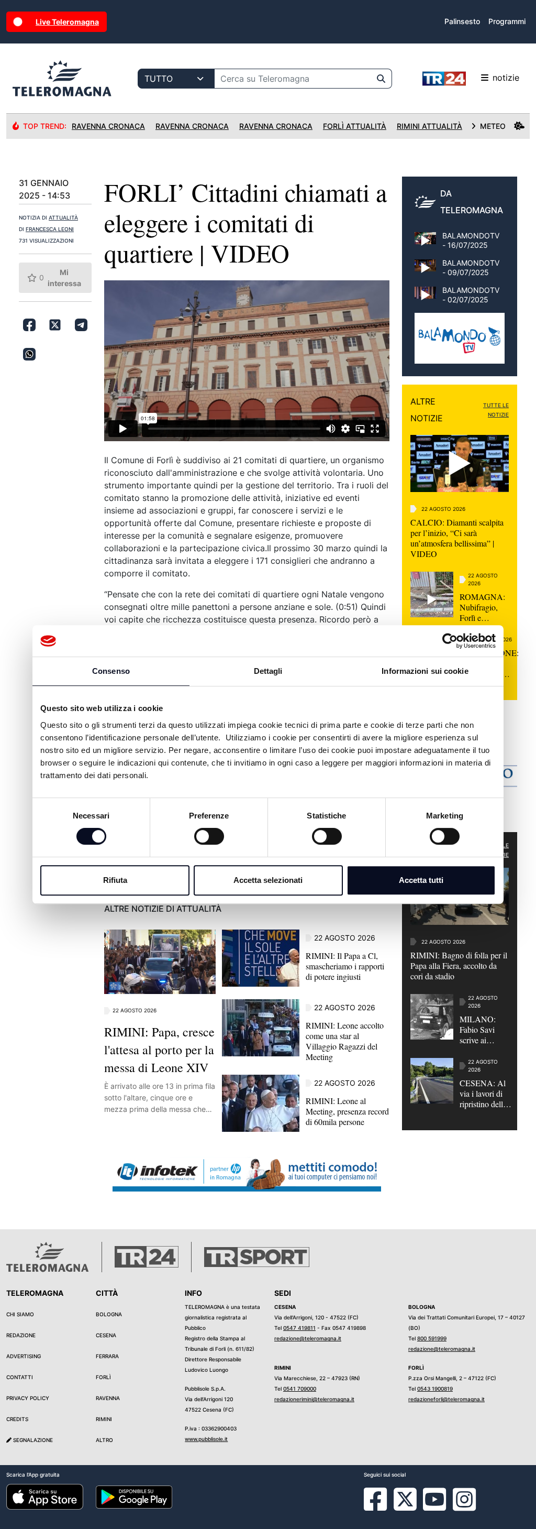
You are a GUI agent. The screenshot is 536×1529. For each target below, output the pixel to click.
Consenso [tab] (111, 671)
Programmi (507, 21)
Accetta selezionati (268, 880)
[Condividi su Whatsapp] (29, 354)
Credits (17, 1419)
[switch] (209, 836)
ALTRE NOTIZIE (426, 409)
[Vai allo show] (460, 343)
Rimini (104, 1419)
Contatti (19, 1377)
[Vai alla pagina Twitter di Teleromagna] (405, 1498)
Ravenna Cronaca (108, 126)
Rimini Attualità (429, 126)
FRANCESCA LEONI (50, 229)
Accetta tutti (421, 880)
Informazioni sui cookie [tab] (425, 671)
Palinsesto (462, 21)
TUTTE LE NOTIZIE (496, 410)
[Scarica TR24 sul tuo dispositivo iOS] (44, 1496)
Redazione (21, 1335)
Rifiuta (115, 880)
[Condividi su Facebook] (29, 325)
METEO (493, 126)
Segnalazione (32, 1440)
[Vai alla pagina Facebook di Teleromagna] (381, 1507)
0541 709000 (299, 1388)
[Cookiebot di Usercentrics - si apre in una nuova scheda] (450, 641)
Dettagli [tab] (268, 671)
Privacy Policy (27, 1398)
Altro (104, 1440)
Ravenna (108, 1398)
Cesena (106, 1335)
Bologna (109, 1314)
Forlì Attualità (354, 126)
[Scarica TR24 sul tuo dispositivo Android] (134, 1496)
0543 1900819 (435, 1388)
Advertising (23, 1356)
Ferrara (107, 1356)
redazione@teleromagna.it (307, 1338)
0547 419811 (299, 1328)
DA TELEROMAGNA (471, 201)
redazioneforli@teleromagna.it (446, 1399)
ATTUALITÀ (63, 217)
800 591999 (431, 1338)
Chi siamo (20, 1314)
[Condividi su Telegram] (81, 325)
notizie (506, 77)
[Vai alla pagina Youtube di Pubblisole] (434, 1507)
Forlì (103, 1377)
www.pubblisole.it (206, 1439)
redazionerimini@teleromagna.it (314, 1399)
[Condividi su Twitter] (54, 325)
